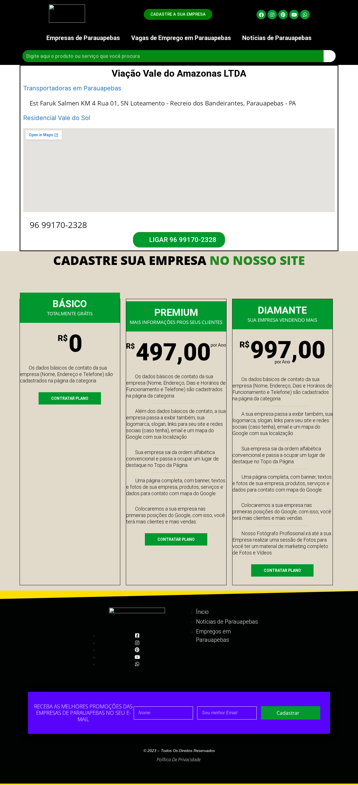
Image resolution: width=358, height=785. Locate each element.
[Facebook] (261, 14)
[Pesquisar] (330, 56)
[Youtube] (294, 14)
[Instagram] (272, 14)
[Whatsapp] (305, 14)
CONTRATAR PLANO (69, 398)
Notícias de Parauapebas (277, 37)
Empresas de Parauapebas (83, 37)
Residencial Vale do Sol (56, 117)
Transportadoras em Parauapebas (72, 88)
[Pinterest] (283, 14)
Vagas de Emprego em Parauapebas (181, 37)
